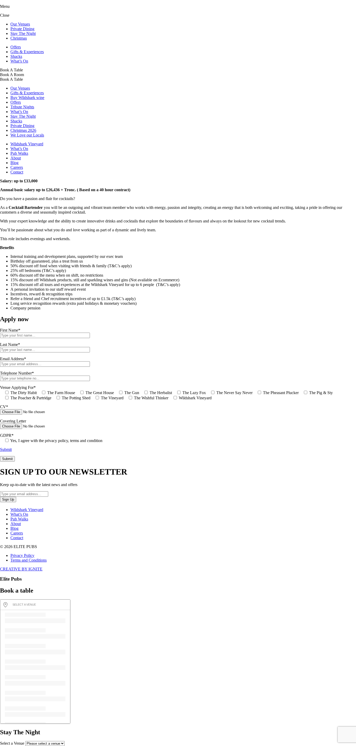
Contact (16, 172)
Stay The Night (23, 33)
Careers (16, 167)
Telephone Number (17, 373)
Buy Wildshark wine (27, 97)
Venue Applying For (18, 387)
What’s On (19, 61)
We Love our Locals (27, 135)
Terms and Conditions (28, 560)
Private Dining (22, 29)
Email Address (13, 359)
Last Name (10, 344)
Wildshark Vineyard (26, 144)
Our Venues (20, 24)
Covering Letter (13, 421)
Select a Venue (12, 743)
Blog (14, 162)
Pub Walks (19, 153)
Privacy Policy (22, 555)
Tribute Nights (22, 107)
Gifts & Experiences (27, 51)
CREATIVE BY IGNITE (21, 569)
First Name (10, 330)
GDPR (7, 435)
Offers (15, 47)
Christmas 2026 (23, 130)
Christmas (18, 38)
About (15, 158)
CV (4, 407)
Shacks (16, 56)
